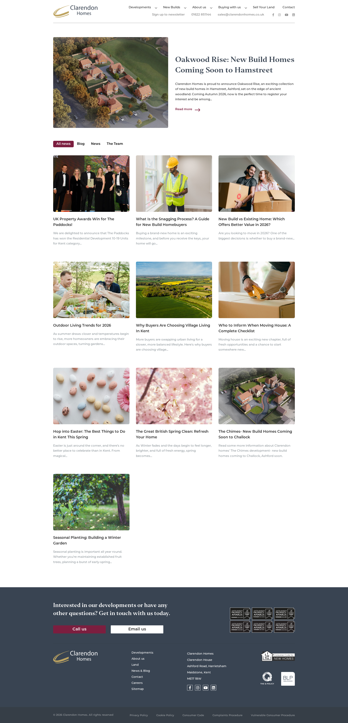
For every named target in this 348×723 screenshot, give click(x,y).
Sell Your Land (263, 7)
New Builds (171, 7)
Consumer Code (193, 715)
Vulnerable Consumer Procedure (273, 715)
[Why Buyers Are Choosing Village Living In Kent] (174, 290)
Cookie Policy (165, 715)
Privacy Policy (139, 715)
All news (63, 144)
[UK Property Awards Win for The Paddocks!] (91, 184)
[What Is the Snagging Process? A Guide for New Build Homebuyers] (174, 184)
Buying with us (229, 7)
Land (135, 665)
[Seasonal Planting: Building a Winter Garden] (91, 502)
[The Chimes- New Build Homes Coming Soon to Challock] (257, 396)
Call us (79, 629)
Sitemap (138, 689)
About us (199, 7)
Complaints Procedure (227, 715)
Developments (140, 7)
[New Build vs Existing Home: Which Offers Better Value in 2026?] (257, 184)
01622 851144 (201, 14)
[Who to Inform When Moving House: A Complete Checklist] (257, 290)
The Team (115, 144)
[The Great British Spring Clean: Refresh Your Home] (174, 396)
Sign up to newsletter (168, 14)
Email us (137, 629)
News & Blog (141, 671)
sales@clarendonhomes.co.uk (241, 14)
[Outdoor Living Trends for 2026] (91, 290)
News (95, 144)
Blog (81, 144)
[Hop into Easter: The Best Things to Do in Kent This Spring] (91, 396)
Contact (289, 7)
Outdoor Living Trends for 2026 (82, 326)
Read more (183, 109)
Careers (137, 683)
